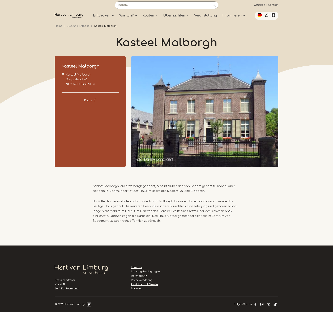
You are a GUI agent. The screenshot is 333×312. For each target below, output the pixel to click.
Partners (136, 288)
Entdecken (101, 15)
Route (88, 100)
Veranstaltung (205, 15)
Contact (273, 5)
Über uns (136, 267)
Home (58, 26)
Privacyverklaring (141, 280)
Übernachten (174, 15)
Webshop (259, 5)
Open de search (214, 5)
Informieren (232, 15)
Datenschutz (139, 276)
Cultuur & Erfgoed (78, 26)
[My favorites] (266, 16)
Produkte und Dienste (144, 284)
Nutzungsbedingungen (145, 271)
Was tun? (126, 15)
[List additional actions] (259, 15)
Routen (148, 15)
